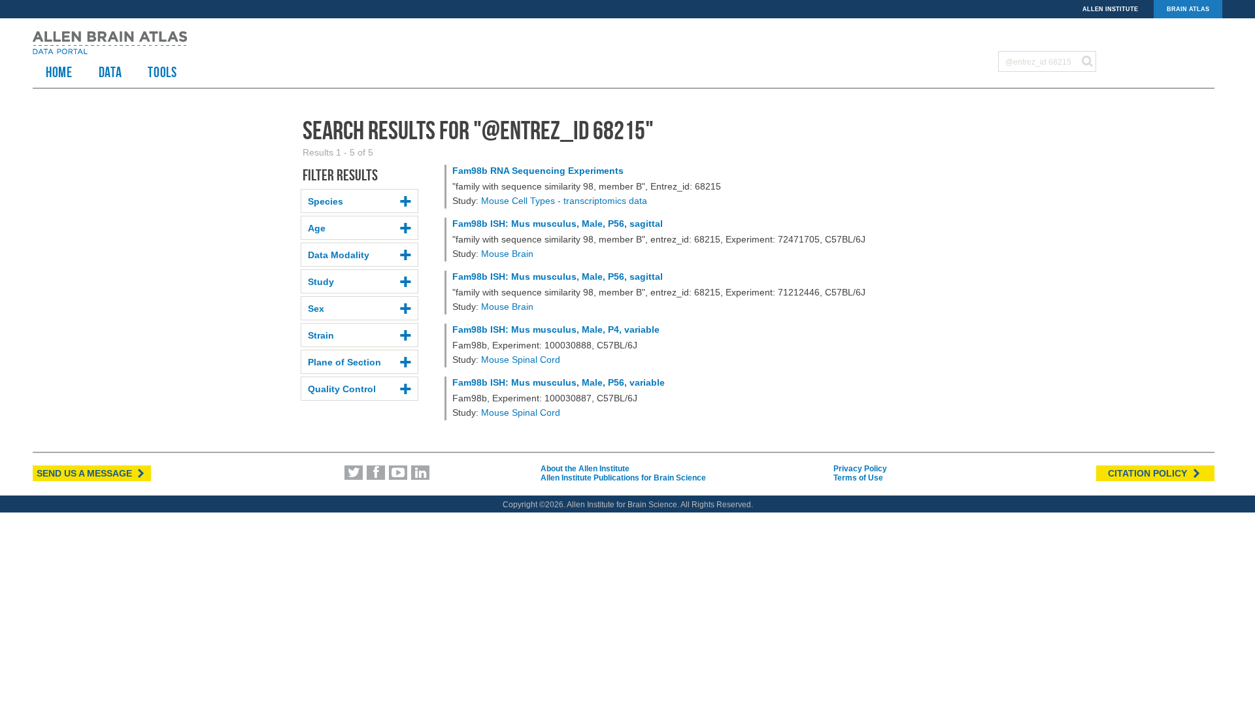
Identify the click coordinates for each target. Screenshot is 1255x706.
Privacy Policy (860, 468)
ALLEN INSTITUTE (1110, 9)
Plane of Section (344, 362)
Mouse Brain (507, 253)
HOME (59, 72)
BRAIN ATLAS (1188, 9)
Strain (321, 335)
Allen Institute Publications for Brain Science (623, 477)
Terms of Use (858, 477)
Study (321, 282)
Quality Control (342, 389)
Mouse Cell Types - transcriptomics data (564, 200)
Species (325, 201)
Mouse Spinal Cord (520, 359)
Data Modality (338, 255)
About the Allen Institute (585, 468)
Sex (316, 308)
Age (317, 228)
